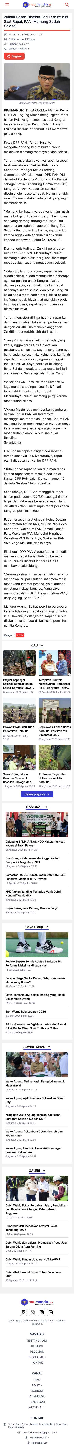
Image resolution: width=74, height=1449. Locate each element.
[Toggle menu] (7, 5)
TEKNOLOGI (37, 1401)
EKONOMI (37, 1390)
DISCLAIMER (37, 1357)
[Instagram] (23, 1312)
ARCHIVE (35, 1407)
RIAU (37, 1379)
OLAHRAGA (37, 1396)
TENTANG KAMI (37, 1340)
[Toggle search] (67, 5)
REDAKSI (37, 1346)
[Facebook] (41, 1312)
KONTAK (37, 1362)
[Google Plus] (50, 1312)
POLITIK (37, 1385)
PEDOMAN (37, 1351)
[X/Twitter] (32, 1312)
